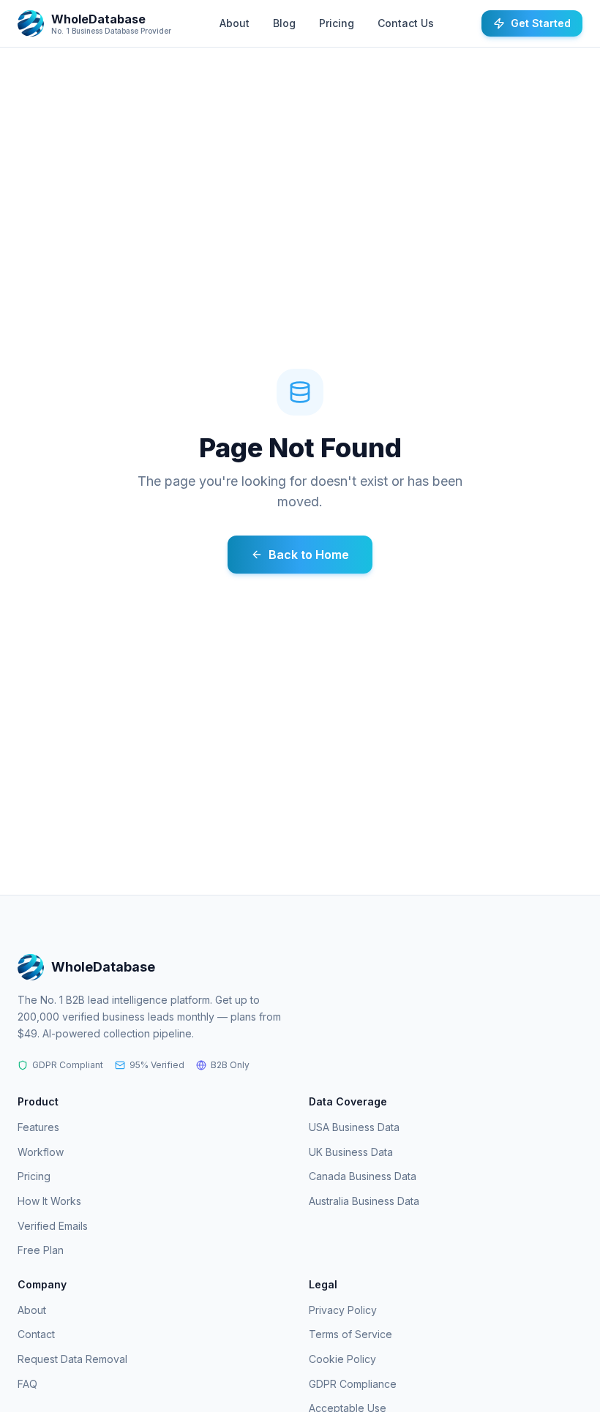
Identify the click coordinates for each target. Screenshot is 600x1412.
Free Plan (41, 1250)
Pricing (336, 23)
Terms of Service (350, 1334)
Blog (284, 23)
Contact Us (406, 23)
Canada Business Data (362, 1176)
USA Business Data (354, 1127)
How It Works (49, 1201)
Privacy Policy (343, 1310)
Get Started (541, 23)
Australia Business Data (364, 1201)
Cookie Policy (342, 1359)
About (235, 23)
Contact (36, 1334)
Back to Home (309, 554)
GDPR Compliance (353, 1384)
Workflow (41, 1152)
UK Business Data (351, 1152)
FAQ (27, 1384)
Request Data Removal (72, 1359)
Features (38, 1127)
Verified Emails (53, 1226)
